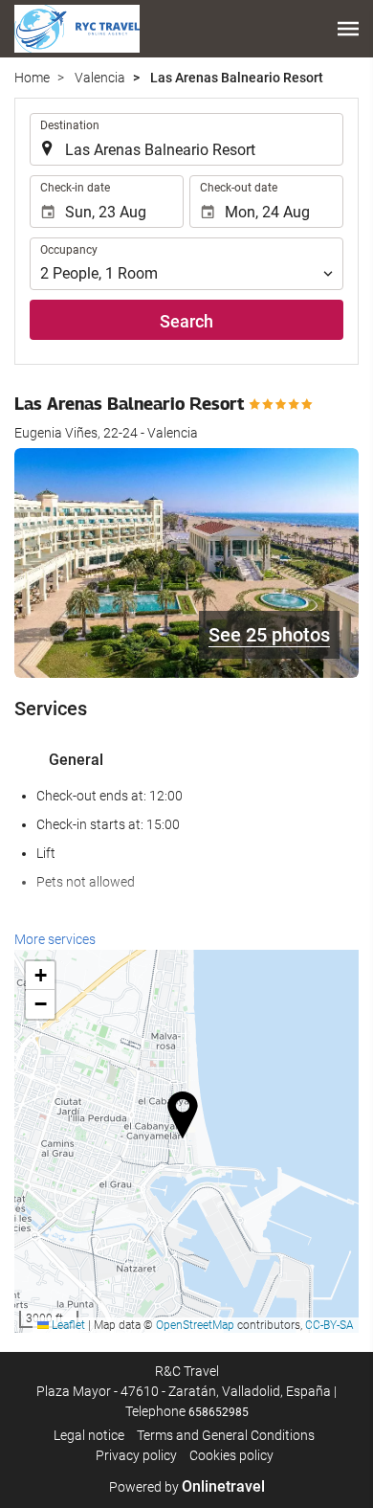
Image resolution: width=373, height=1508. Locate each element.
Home (32, 77)
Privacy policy (136, 1455)
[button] (348, 28)
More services (55, 939)
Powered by (187, 1487)
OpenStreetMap (195, 1325)
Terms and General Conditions (226, 1435)
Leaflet (67, 1325)
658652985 (218, 1412)
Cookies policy (231, 1455)
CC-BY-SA (329, 1325)
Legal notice (89, 1435)
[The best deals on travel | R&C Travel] (77, 28)
